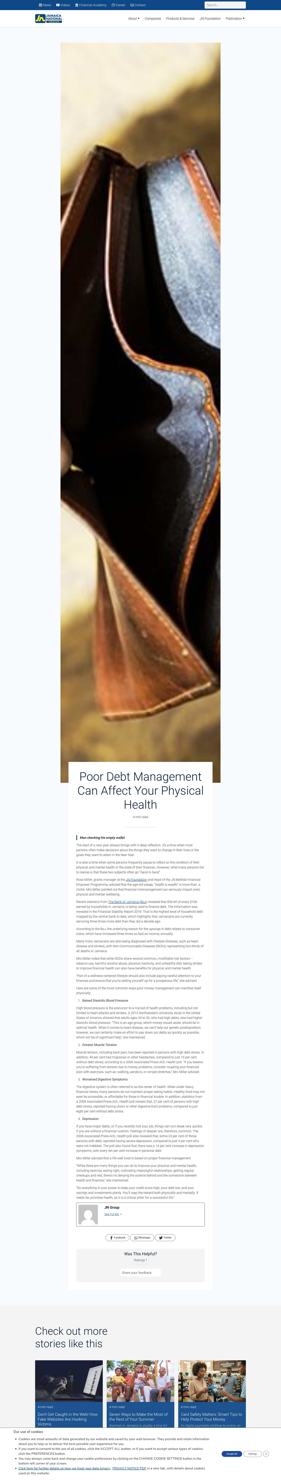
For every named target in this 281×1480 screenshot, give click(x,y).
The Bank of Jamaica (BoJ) (127, 902)
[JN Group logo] (48, 18)
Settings (252, 1453)
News (46, 5)
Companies (153, 19)
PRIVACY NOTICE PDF (129, 1468)
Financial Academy (92, 5)
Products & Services (180, 19)
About (132, 19)
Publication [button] (234, 19)
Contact (140, 5)
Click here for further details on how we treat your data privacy (64, 1468)
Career (120, 5)
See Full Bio (111, 1214)
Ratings (140, 1260)
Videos (65, 5)
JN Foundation (210, 19)
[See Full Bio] (121, 1214)
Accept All (232, 1453)
